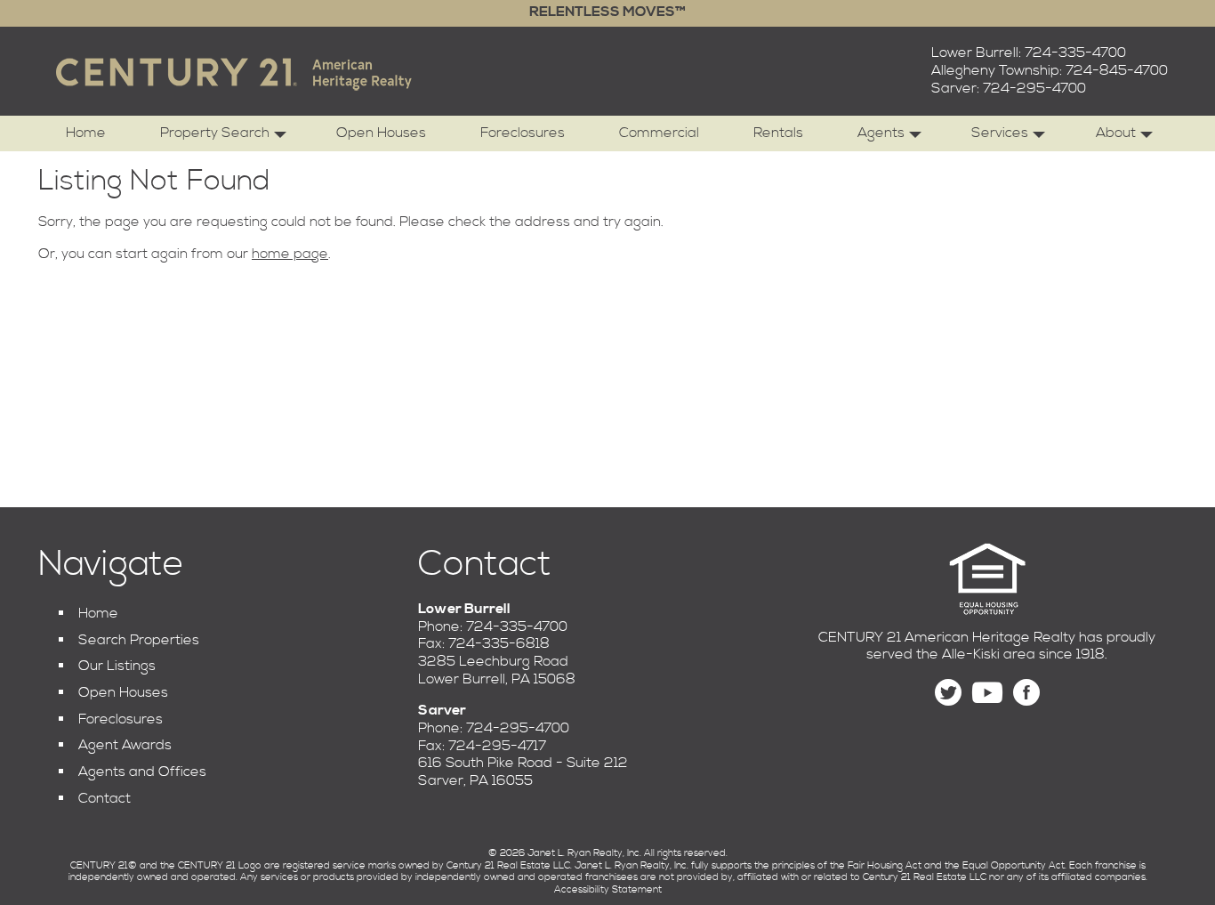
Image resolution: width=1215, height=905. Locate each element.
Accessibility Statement (608, 890)
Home (86, 132)
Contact (104, 798)
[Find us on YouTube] (987, 692)
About (1116, 132)
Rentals (778, 132)
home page (290, 254)
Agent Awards (125, 745)
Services (999, 132)
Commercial (659, 132)
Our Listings (117, 666)
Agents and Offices (142, 771)
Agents (881, 132)
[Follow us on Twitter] (948, 692)
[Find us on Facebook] (1026, 692)
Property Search (215, 132)
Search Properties (138, 640)
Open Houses (381, 132)
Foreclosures (522, 132)
